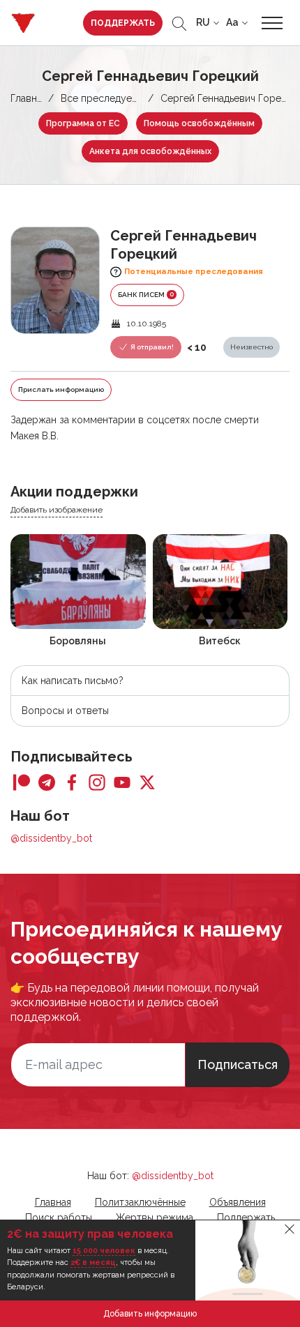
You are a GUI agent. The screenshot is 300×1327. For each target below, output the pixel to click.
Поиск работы (58, 1217)
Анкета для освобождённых (150, 151)
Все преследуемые (106, 98)
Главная (28, 98)
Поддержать (123, 23)
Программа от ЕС (83, 123)
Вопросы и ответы (65, 710)
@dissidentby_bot (51, 838)
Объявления (237, 1202)
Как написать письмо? (72, 680)
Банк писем (146, 294)
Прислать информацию (61, 389)
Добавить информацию (150, 1314)
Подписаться (237, 1064)
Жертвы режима (154, 1217)
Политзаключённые (140, 1202)
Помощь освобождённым (199, 123)
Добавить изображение (56, 510)
